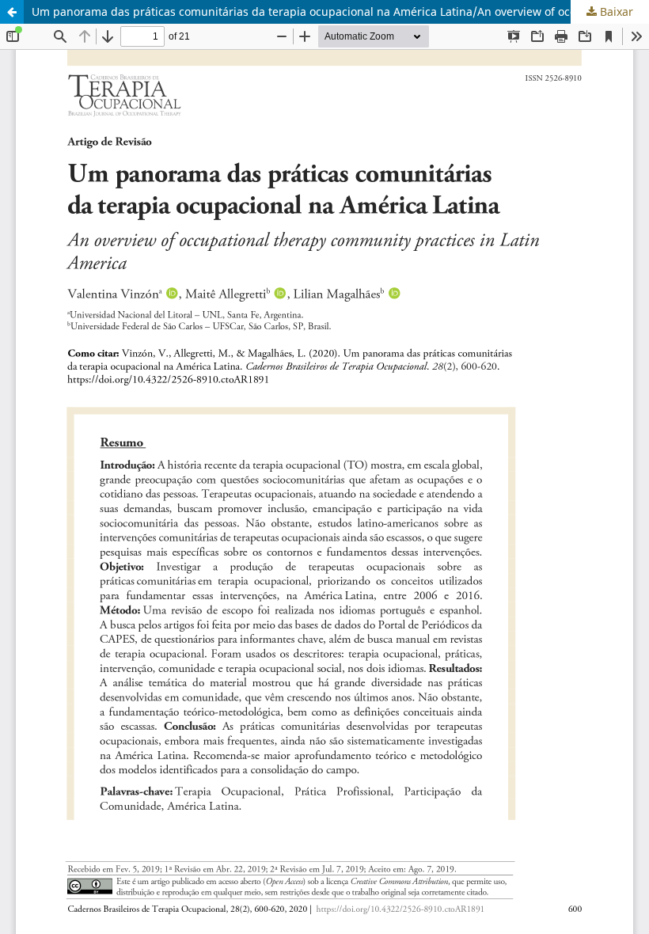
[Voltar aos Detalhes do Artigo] (12, 12)
